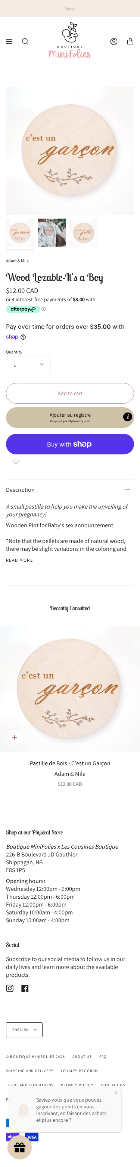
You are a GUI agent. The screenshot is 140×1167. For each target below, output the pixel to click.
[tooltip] (127, 417)
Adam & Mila (17, 260)
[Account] (114, 41)
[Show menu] (11, 41)
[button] (70, 417)
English (21, 1029)
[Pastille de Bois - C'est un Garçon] (70, 689)
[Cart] (130, 41)
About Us (82, 1056)
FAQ (103, 1056)
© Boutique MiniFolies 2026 (35, 1056)
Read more (19, 560)
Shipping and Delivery (29, 1070)
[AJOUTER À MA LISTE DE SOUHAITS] (16, 461)
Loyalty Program (79, 1070)
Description (20, 490)
